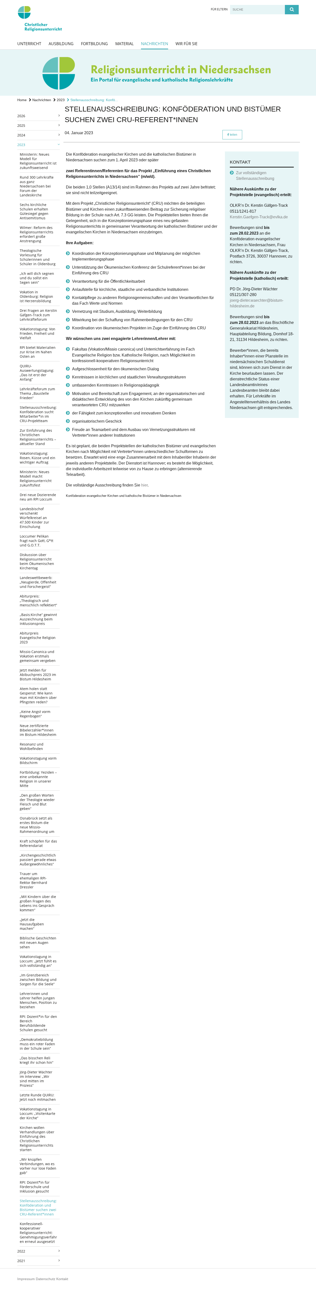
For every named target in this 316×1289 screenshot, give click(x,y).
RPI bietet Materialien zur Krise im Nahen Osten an (38, 352)
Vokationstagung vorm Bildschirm (38, 760)
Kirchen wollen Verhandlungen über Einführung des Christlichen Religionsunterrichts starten (37, 1138)
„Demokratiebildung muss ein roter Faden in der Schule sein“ (37, 1044)
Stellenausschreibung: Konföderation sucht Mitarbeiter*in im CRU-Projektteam (38, 414)
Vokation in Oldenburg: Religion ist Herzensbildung (36, 296)
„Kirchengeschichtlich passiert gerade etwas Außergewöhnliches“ (38, 859)
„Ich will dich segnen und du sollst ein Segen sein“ (37, 278)
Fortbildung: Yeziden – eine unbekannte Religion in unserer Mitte (38, 779)
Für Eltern (219, 9)
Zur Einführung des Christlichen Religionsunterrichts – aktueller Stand (38, 437)
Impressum (26, 1279)
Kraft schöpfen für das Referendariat (38, 843)
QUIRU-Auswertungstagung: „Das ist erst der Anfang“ (37, 373)
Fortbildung (94, 43)
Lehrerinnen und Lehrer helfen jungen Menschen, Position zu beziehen (38, 1000)
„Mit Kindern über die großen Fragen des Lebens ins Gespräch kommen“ (38, 903)
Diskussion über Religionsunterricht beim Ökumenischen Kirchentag (37, 561)
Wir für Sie (187, 43)
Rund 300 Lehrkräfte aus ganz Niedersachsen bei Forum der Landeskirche (37, 186)
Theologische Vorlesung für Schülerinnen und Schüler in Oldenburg (38, 257)
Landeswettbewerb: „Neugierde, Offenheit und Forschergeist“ (38, 582)
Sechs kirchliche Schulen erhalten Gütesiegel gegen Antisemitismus (34, 211)
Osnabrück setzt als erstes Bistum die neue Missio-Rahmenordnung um (37, 825)
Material (124, 43)
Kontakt (62, 1279)
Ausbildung (61, 43)
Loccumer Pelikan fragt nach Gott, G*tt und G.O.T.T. (36, 540)
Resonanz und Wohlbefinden (31, 746)
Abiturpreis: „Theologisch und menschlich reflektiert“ (38, 600)
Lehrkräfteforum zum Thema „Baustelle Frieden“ (37, 393)
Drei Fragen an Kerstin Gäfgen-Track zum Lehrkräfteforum (38, 315)
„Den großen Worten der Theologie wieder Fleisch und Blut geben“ (37, 802)
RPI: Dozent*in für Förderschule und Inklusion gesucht (35, 1187)
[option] (158, 73)
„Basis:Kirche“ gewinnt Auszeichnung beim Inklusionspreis (38, 619)
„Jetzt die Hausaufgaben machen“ (32, 924)
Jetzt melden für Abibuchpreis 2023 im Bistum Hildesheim (38, 674)
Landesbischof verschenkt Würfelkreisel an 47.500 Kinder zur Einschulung (34, 517)
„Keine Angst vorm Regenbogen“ (35, 713)
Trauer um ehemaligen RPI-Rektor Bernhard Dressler (33, 880)
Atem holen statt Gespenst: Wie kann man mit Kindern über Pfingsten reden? (38, 695)
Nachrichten (154, 43)
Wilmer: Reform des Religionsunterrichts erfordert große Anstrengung (36, 234)
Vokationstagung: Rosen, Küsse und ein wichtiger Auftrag (37, 458)
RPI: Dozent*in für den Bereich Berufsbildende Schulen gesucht (38, 1023)
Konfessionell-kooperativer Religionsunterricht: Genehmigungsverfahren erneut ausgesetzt (38, 1232)
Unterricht (29, 43)
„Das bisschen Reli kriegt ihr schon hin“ (36, 1060)
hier (144, 485)
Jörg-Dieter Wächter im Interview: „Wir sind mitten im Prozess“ (36, 1079)
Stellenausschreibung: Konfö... (93, 100)
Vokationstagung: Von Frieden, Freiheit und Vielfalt (37, 333)
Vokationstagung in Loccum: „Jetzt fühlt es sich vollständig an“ (38, 961)
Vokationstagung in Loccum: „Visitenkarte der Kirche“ (37, 1113)
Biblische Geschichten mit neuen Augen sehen (38, 942)
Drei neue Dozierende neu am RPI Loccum (38, 497)
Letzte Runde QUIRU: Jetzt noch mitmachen (38, 1097)
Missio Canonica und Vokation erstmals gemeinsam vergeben (38, 656)
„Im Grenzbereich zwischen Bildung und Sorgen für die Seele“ (38, 979)
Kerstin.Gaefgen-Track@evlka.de (259, 217)
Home (22, 100)
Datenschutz (45, 1279)
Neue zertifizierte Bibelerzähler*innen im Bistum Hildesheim (38, 730)
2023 (60, 100)
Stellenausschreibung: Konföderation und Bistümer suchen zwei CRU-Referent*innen (38, 1207)
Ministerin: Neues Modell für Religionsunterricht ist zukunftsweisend (38, 161)
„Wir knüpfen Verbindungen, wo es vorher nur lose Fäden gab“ (38, 1166)
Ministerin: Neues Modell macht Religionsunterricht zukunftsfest (36, 478)
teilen (233, 134)
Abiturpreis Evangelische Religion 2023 (38, 637)
